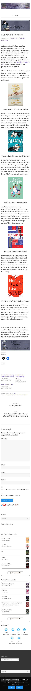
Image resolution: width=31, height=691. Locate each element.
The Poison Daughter (8, 584)
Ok (11, 687)
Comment (4, 439)
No (19, 687)
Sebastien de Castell (8, 546)
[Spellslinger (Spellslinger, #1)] (27, 548)
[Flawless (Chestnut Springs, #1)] (27, 594)
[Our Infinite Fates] (27, 613)
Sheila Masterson (7, 585)
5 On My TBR (12, 393)
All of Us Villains (6, 564)
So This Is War (6, 538)
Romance (24, 395)
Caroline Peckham (7, 598)
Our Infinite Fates (7, 610)
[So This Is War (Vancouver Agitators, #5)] (27, 542)
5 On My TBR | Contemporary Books (20, 376)
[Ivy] (27, 555)
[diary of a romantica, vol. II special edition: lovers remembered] (27, 606)
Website (3, 479)
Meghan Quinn (6, 540)
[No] (29, 684)
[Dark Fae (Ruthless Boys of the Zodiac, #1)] (27, 600)
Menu (16, 15)
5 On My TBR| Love (7, 384)
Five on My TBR (16, 395)
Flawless (4, 590)
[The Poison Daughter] (27, 587)
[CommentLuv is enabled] (10, 505)
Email (3, 472)
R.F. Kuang (5, 559)
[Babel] (27, 561)
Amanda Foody (6, 565)
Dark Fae (4, 596)
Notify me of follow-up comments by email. (15, 489)
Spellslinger (5, 545)
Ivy (3, 551)
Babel (3, 557)
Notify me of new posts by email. (11, 495)
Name (3, 465)
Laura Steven (6, 611)
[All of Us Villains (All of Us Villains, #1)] (27, 568)
